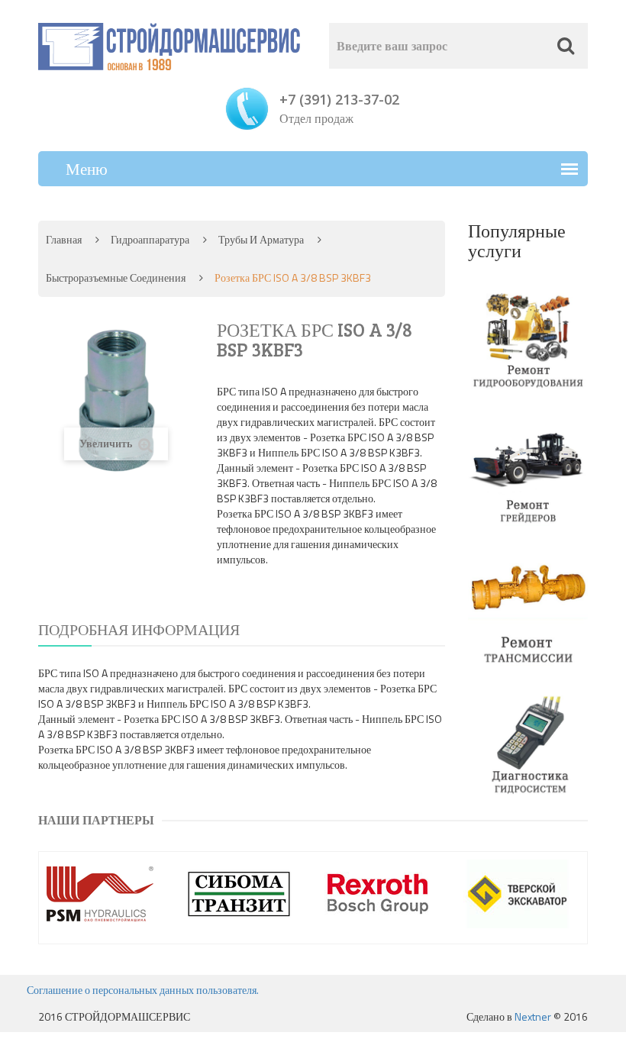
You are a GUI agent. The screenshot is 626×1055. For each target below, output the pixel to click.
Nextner (533, 1016)
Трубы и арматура (261, 239)
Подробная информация (139, 629)
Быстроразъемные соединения (116, 277)
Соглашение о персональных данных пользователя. (143, 990)
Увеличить (106, 443)
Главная (64, 239)
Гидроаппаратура (150, 239)
